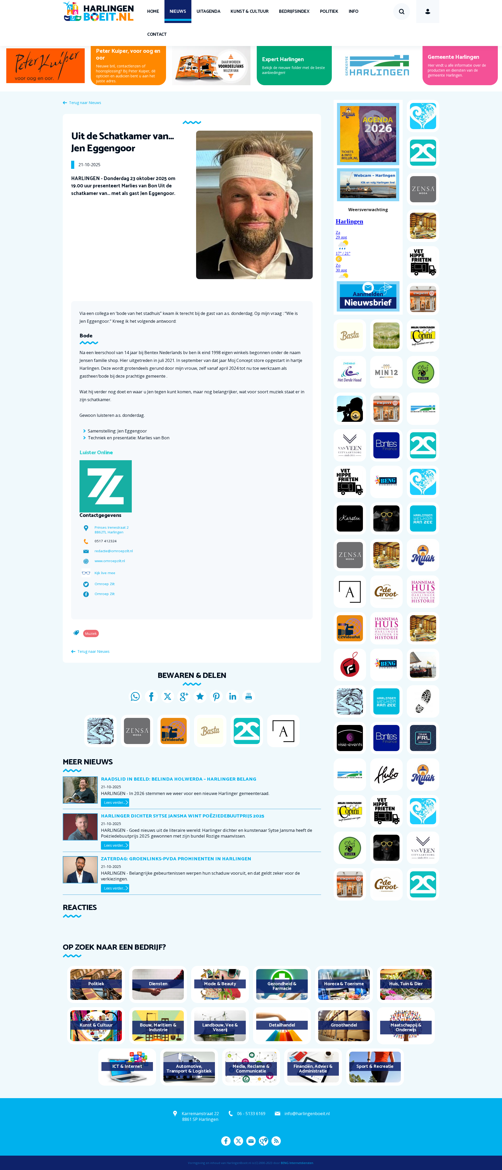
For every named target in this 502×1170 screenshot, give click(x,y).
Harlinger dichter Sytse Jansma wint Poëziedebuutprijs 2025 (182, 816)
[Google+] (183, 696)
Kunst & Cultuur (250, 11)
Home (153, 11)
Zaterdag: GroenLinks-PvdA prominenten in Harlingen (176, 859)
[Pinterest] (216, 696)
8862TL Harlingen (109, 532)
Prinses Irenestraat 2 (112, 527)
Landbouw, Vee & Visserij (220, 1027)
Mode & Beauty (220, 984)
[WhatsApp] (135, 696)
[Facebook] (151, 696)
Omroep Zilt (105, 583)
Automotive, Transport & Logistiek (189, 1069)
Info (353, 11)
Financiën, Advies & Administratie (313, 1069)
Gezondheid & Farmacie (281, 986)
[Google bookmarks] (200, 696)
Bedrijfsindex (294, 11)
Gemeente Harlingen (453, 57)
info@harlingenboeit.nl (307, 1113)
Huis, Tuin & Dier (406, 984)
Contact (157, 34)
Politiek (329, 11)
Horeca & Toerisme (344, 984)
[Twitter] (167, 696)
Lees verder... (114, 802)
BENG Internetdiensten (297, 1163)
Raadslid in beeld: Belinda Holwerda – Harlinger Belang (178, 779)
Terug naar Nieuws (85, 102)
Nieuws (178, 11)
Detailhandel (282, 1025)
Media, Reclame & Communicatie (250, 1069)
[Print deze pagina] (248, 696)
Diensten (158, 984)
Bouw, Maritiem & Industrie (158, 1027)
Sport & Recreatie (374, 1066)
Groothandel (344, 1025)
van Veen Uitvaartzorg (290, 57)
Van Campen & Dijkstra (124, 57)
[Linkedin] (232, 696)
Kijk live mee (105, 572)
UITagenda (208, 11)
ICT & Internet (127, 1066)
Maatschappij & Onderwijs (405, 1027)
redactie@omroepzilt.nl (114, 551)
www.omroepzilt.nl (110, 560)
